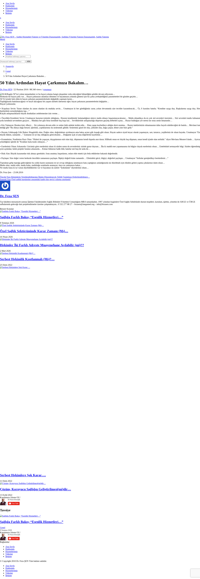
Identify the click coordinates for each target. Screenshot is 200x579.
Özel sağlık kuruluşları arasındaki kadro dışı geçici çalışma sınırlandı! (35, 179)
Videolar (9, 11)
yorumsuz (47, 89)
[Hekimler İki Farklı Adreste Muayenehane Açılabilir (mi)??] (100, 239)
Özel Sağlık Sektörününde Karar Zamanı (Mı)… (34, 231)
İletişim (8, 13)
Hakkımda (9, 6)
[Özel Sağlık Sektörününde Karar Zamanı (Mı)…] (100, 225)
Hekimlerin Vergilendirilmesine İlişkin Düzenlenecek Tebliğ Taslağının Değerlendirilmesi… (45, 177)
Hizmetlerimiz (11, 8)
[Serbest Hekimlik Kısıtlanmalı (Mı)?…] (100, 253)
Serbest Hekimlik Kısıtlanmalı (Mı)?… (27, 259)
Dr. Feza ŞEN (6, 89)
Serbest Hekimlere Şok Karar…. (23, 475)
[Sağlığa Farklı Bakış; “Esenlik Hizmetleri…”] (100, 211)
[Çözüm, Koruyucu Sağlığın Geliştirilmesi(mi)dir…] (100, 483)
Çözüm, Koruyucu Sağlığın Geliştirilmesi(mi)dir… (35, 489)
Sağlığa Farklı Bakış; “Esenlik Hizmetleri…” (31, 217)
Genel (2, 527)
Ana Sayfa (10, 3)
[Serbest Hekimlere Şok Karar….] (100, 368)
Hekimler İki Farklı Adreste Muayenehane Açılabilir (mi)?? (42, 245)
